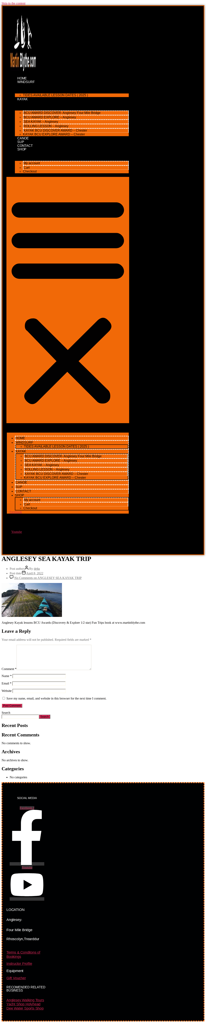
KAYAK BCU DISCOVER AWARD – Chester (55, 130)
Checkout (30, 171)
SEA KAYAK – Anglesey (41, 121)
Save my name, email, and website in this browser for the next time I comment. (56, 698)
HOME (20, 438)
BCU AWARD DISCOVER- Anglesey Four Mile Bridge (62, 113)
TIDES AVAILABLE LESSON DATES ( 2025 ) (55, 95)
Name (7, 676)
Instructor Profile (19, 964)
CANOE (21, 482)
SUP (18, 487)
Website (7, 690)
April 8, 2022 (34, 573)
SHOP (21, 149)
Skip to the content (13, 3)
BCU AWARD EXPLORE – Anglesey (50, 117)
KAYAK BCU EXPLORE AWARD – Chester (54, 134)
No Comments (48, 578)
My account (32, 163)
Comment (9, 669)
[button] (67, 300)
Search (6, 712)
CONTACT (23, 491)
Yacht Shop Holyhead (23, 1004)
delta (37, 568)
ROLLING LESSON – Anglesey (46, 126)
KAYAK (22, 99)
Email (6, 683)
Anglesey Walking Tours (25, 1000)
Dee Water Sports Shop (25, 1008)
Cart (27, 167)
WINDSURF (26, 82)
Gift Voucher (16, 978)
